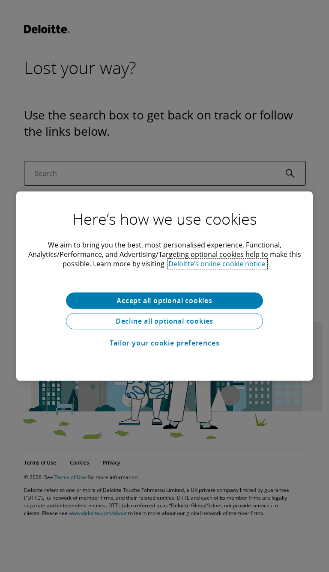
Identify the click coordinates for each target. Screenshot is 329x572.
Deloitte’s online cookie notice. (217, 263)
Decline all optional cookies (164, 321)
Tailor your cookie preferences (165, 343)
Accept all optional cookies (164, 300)
